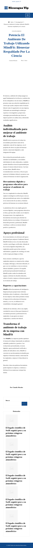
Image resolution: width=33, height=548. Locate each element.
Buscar (8, 400)
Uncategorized (16, 31)
